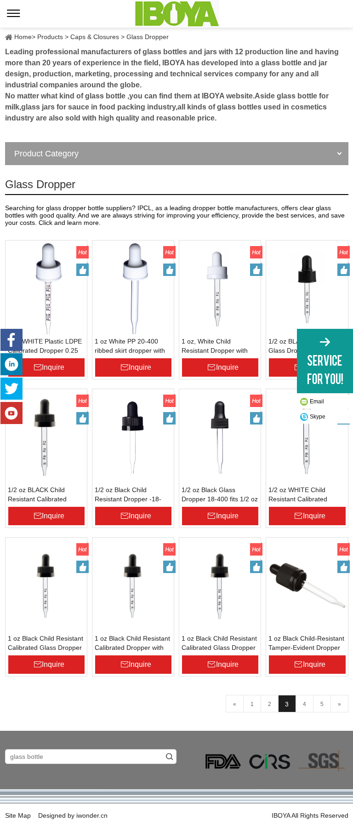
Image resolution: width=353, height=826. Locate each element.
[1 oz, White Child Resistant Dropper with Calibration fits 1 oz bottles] (220, 289)
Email (317, 401)
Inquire (53, 367)
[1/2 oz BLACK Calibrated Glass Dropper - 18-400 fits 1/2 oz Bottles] (306, 289)
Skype (317, 416)
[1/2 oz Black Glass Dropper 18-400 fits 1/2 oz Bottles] (220, 437)
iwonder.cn (92, 815)
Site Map (18, 815)
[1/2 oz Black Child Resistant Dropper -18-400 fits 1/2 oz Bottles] (133, 437)
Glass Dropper (147, 36)
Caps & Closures (94, 36)
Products (50, 36)
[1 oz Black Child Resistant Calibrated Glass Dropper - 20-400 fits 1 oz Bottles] (46, 586)
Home (23, 36)
